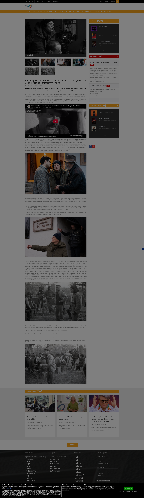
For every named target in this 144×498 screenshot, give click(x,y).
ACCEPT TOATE (128, 488)
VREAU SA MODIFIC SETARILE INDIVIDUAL (128, 491)
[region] (72, 490)
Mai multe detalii (9, 488)
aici (15, 493)
